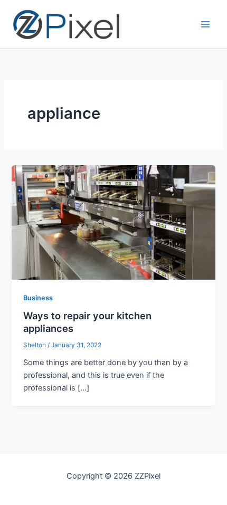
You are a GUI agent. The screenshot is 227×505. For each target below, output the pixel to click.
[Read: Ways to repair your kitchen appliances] (113, 221)
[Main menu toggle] (205, 24)
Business (38, 298)
